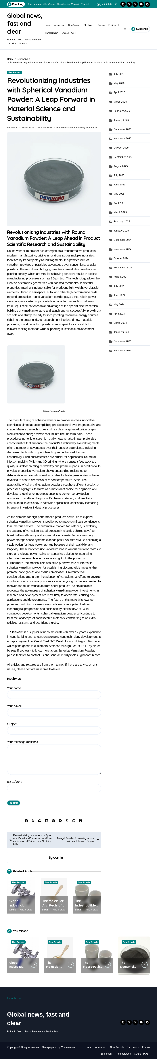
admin (58, 857)
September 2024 (123, 267)
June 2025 (119, 184)
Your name (14, 688)
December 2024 (123, 240)
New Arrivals (74, 25)
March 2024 (120, 323)
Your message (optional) (22, 742)
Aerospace (59, 25)
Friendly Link (14, 998)
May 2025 (119, 193)
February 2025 (122, 221)
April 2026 (119, 92)
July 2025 (119, 175)
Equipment (113, 25)
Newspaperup (49, 1047)
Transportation (51, 33)
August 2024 (121, 276)
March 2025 (120, 212)
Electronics (89, 25)
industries (62, 127)
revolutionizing (77, 127)
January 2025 (121, 230)
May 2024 (119, 304)
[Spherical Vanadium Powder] (54, 374)
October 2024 (121, 258)
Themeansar (68, 1047)
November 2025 (123, 138)
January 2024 (121, 332)
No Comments (45, 127)
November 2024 (123, 249)
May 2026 (119, 83)
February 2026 (122, 111)
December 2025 (123, 129)
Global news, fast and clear (24, 23)
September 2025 (123, 157)
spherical (92, 127)
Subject (12, 724)
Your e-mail (14, 706)
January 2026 (121, 120)
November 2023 (123, 350)
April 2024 (119, 313)
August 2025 (121, 166)
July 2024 (119, 286)
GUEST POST (69, 33)
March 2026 (120, 101)
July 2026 (119, 74)
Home (47, 25)
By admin (12, 127)
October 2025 (121, 147)
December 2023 (123, 341)
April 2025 (119, 203)
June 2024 (119, 295)
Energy (101, 25)
